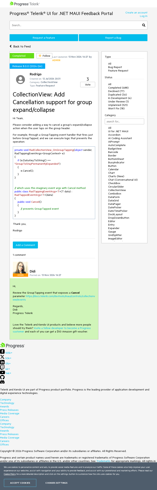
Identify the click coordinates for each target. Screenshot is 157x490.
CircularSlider (116, 186)
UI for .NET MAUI (118, 131)
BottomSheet (116, 159)
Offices (4, 420)
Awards (4, 406)
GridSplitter (115, 235)
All (109, 63)
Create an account (136, 12)
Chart (111, 172)
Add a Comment (25, 245)
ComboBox (114, 193)
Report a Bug (113, 37)
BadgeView (115, 148)
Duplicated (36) (117, 94)
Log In (143, 16)
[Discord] (2, 383)
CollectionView (117, 190)
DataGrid (113, 200)
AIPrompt (113, 141)
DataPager (114, 204)
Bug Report (115, 67)
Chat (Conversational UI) (123, 179)
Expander (113, 228)
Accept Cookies (20, 482)
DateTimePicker (118, 211)
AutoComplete (117, 145)
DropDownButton (118, 217)
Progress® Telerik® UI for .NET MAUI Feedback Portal (61, 13)
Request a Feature (44, 37)
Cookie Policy (10, 474)
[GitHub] (2, 378)
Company (5, 399)
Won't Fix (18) (116, 108)
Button (112, 166)
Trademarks (103, 461)
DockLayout (115, 214)
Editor (111, 221)
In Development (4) (120, 98)
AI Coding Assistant (120, 138)
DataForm (114, 197)
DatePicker (114, 207)
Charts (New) (116, 176)
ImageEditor (115, 238)
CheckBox (114, 183)
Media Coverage (9, 413)
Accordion (114, 134)
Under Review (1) (118, 101)
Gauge (112, 231)
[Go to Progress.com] (12, 347)
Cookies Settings (56, 482)
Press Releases (9, 410)
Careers (4, 417)
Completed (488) (118, 87)
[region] (78, 476)
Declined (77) (116, 91)
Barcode (113, 152)
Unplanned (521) (118, 105)
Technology (7, 403)
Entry (111, 224)
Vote (88, 84)
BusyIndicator (116, 162)
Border (112, 155)
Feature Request (118, 70)
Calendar (113, 169)
